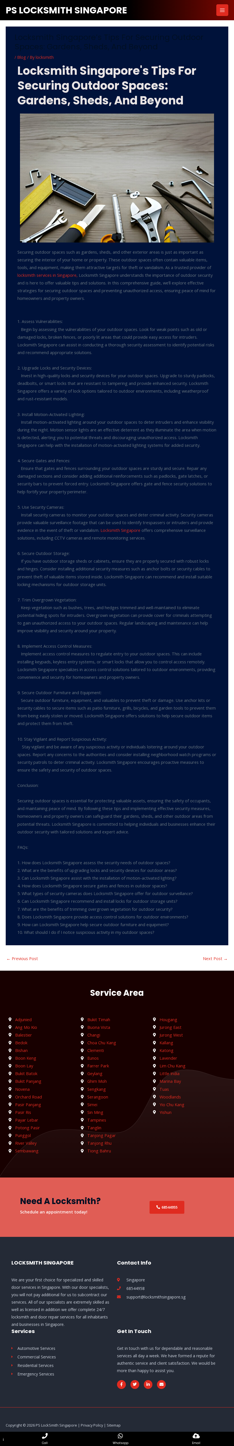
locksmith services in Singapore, (47, 275)
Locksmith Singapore (120, 530)
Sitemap (114, 1425)
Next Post (215, 958)
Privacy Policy (92, 1425)
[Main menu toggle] (222, 10)
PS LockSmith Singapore (66, 10)
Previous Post (22, 958)
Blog (21, 57)
